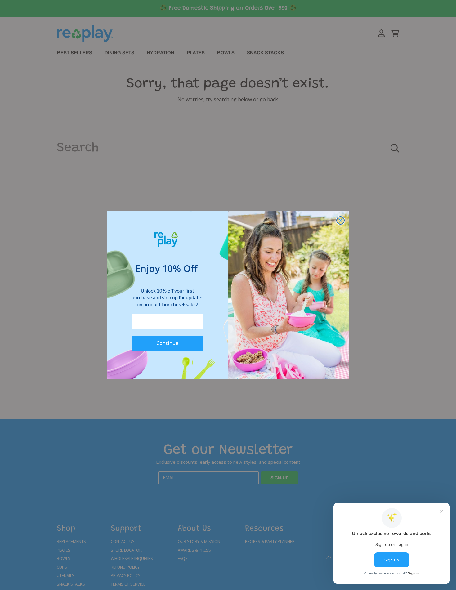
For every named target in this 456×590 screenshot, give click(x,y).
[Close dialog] (340, 220)
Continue (167, 343)
